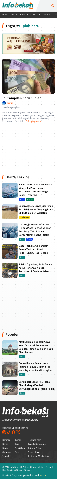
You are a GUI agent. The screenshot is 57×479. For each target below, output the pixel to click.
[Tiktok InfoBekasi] (9, 432)
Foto (16, 452)
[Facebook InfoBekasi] (13, 432)
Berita (5, 14)
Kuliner (47, 14)
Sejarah (37, 14)
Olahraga (25, 14)
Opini (16, 444)
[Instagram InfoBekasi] (4, 432)
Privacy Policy (34, 448)
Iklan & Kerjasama (37, 444)
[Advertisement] (28, 147)
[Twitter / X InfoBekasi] (18, 432)
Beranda (6, 440)
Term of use (34, 452)
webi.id (43, 475)
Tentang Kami (35, 440)
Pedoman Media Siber (38, 456)
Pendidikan (19, 448)
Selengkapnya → (34, 121)
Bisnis (14, 14)
